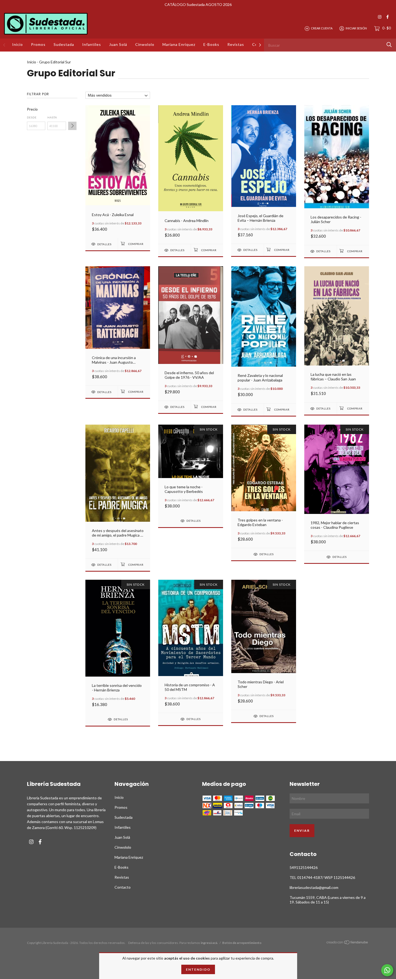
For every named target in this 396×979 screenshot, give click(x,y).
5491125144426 (304, 867)
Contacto (122, 887)
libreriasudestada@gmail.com (314, 887)
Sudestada (64, 44)
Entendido (198, 969)
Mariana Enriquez (178, 44)
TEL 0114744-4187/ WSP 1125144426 (322, 877)
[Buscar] (389, 44)
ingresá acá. (209, 943)
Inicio (17, 44)
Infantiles (91, 44)
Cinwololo (144, 44)
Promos (38, 44)
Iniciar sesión (356, 28)
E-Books (211, 44)
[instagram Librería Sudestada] (380, 17)
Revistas (235, 44)
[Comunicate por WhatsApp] (387, 970)
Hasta (52, 117)
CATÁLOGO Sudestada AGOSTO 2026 (198, 4)
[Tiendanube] (347, 943)
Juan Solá (118, 44)
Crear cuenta (321, 28)
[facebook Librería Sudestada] (387, 17)
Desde (32, 117)
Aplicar (72, 126)
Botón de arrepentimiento (242, 943)
